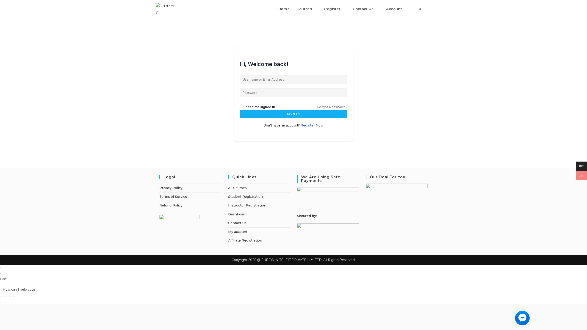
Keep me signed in (260, 107)
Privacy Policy (171, 188)
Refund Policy (171, 205)
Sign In (293, 114)
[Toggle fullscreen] (5, 296)
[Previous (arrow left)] (1, 302)
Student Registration (245, 197)
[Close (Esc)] (14, 296)
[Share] (9, 296)
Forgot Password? (332, 107)
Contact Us (237, 223)
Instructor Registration (247, 205)
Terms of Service (173, 197)
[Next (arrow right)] (5, 302)
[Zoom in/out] (1, 296)
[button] (18, 289)
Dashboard (237, 214)
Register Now (312, 125)
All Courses (237, 188)
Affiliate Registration (245, 240)
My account (237, 232)
